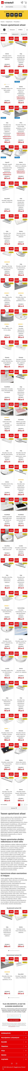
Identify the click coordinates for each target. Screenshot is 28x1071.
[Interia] (20, 30)
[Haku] (25, 6)
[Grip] (4, 30)
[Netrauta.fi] (7, 2)
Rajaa (23, 34)
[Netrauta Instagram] (16, 1063)
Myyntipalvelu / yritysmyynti (10, 1038)
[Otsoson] (12, 30)
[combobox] (16, 6)
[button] (2, 7)
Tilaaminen (4, 1046)
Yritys (3, 1051)
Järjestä (15, 34)
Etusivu (3, 21)
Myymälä (4, 1042)
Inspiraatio (4, 1059)
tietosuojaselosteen (11, 1026)
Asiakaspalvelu (6, 1033)
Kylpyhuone (9, 21)
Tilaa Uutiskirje (14, 1020)
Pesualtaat (16, 21)
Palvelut (3, 1055)
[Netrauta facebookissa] (12, 1063)
